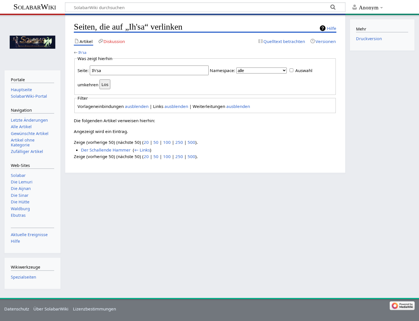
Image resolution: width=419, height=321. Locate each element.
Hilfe (331, 28)
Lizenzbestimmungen (94, 309)
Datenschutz (16, 309)
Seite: (83, 70)
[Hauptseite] (32, 42)
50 (155, 142)
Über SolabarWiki (50, 309)
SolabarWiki (34, 6)
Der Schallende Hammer (106, 150)
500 (191, 142)
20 (146, 142)
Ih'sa (82, 52)
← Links (142, 150)
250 (179, 142)
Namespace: (222, 70)
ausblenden (137, 106)
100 (167, 142)
